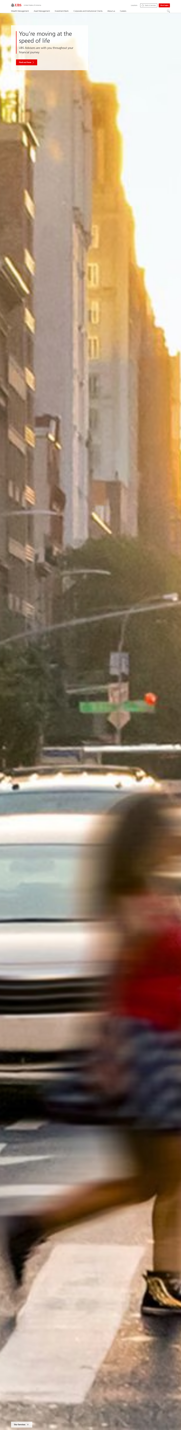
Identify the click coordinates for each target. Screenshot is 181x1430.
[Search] (168, 11)
